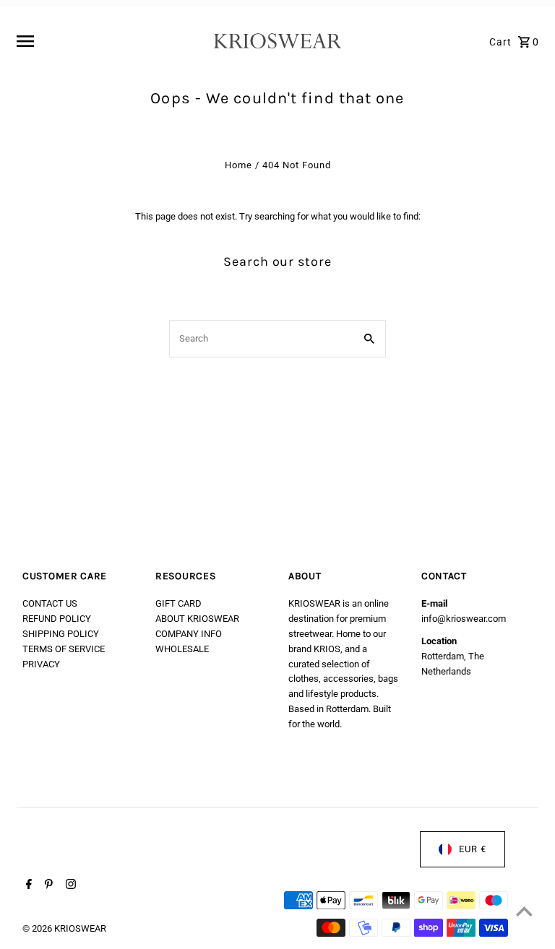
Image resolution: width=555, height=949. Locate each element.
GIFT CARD (178, 603)
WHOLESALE (182, 649)
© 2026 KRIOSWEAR (64, 928)
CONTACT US (49, 603)
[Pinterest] (47, 885)
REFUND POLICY (56, 618)
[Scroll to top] (524, 911)
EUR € (472, 849)
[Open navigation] (109, 41)
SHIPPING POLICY (60, 633)
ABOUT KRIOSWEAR (197, 618)
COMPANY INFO (188, 633)
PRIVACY (41, 664)
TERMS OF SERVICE (63, 649)
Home (238, 165)
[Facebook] (27, 885)
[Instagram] (69, 885)
